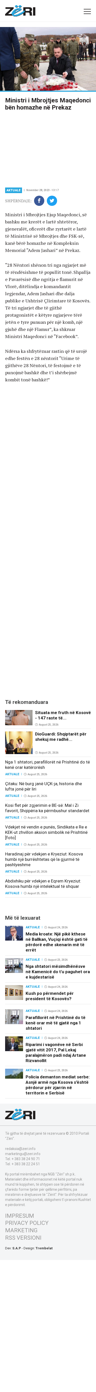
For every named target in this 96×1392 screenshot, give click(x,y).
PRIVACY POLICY (27, 1223)
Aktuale (13, 190)
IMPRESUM (19, 1216)
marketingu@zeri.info (22, 1154)
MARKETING (21, 1230)
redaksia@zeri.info (20, 1149)
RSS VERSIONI (23, 1238)
